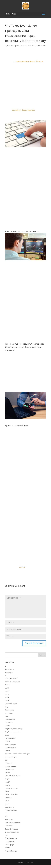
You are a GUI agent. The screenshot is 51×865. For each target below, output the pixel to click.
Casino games (10, 719)
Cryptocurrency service (13, 732)
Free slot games (10, 744)
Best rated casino (11, 704)
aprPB (7, 697)
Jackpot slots (9, 769)
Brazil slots (8, 713)
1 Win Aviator (9, 669)
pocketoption (9, 807)
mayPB (7, 785)
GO (6, 760)
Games (7, 751)
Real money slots (10, 810)
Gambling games (10, 748)
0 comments (41, 45)
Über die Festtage (11, 838)
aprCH (7, 694)
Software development (12, 823)
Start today (8, 826)
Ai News (7, 685)
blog (6, 707)
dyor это (22, 567)
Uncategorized (10, 841)
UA (6, 835)
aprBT (7, 691)
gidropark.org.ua (11, 757)
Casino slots (9, 722)
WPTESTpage (9, 845)
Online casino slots (11, 794)
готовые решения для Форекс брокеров (28, 61)
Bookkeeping (9, 710)
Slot (6, 816)
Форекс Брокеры (11, 851)
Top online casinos (11, 829)
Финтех (31, 45)
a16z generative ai (11, 679)
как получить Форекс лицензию (23, 110)
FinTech (7, 741)
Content (7, 726)
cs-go (7, 735)
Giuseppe (10, 45)
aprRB (7, 701)
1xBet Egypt (9, 672)
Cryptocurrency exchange (13, 729)
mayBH (7, 779)
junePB (7, 773)
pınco (7, 804)
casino (7, 716)
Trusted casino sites (12, 832)
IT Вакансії (8, 763)
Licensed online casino (12, 776)
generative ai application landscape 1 (17, 754)
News (7, 791)
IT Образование (10, 766)
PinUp (7, 801)
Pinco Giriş (8, 798)
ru (6, 813)
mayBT (7, 782)
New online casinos (11, 788)
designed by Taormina (25, 862)
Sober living (9, 820)
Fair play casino (10, 738)
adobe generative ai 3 (12, 682)
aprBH (7, 688)
